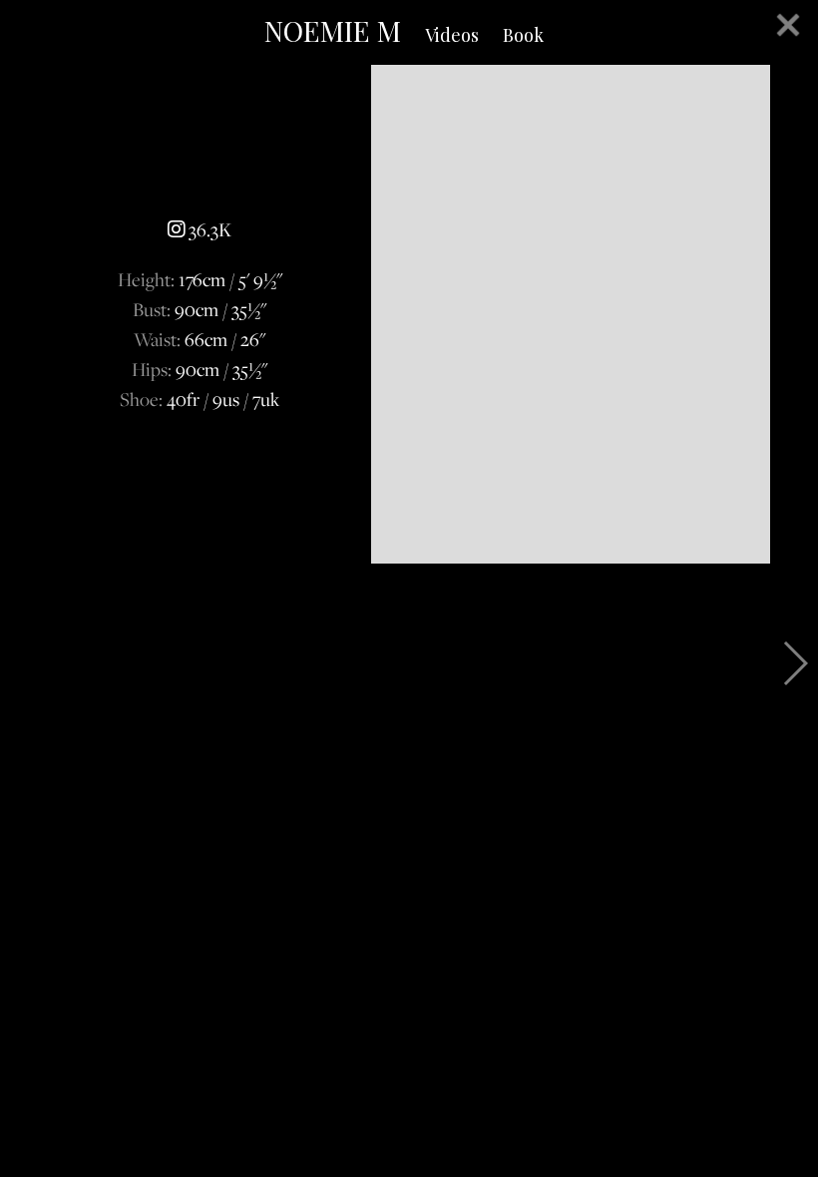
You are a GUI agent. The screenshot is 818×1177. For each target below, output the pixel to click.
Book (523, 35)
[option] (409, 314)
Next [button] (794, 663)
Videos (452, 35)
